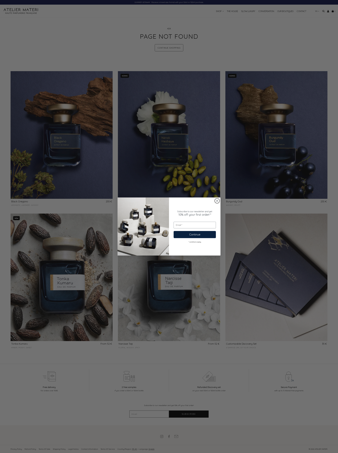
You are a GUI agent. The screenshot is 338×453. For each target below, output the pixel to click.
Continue (194, 234)
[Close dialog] (217, 201)
